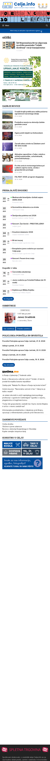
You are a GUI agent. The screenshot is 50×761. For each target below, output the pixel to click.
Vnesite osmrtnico (24, 329)
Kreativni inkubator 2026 (22, 232)
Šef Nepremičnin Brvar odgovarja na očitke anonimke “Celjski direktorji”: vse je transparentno (31, 45)
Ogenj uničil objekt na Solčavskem (29, 133)
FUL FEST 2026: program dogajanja (29, 177)
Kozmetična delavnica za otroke (25, 207)
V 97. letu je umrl (24, 314)
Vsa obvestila (8, 365)
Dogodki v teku (9, 268)
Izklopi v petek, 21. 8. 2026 (13, 346)
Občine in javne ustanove (12, 426)
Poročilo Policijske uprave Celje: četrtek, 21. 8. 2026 (23, 341)
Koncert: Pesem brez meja (23, 258)
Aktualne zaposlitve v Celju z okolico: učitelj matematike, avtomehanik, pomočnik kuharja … (30, 156)
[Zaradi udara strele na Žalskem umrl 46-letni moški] (7, 147)
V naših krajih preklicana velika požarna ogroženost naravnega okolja (31, 113)
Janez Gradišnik (26, 317)
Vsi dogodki (8, 299)
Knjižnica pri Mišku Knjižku (23, 290)
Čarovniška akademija (21, 272)
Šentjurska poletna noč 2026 (24, 215)
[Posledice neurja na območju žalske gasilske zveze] (7, 125)
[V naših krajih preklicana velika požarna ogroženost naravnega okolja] (7, 115)
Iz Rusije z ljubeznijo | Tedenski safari (16, 375)
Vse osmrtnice (8, 329)
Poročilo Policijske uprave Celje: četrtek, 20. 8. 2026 (24, 350)
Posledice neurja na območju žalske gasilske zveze (30, 123)
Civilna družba (7, 424)
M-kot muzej (17, 240)
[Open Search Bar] (47, 25)
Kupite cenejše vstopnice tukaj (14, 431)
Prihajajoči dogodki (15, 190)
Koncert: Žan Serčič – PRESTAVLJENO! (28, 224)
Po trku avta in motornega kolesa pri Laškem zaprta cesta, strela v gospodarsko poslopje (30, 168)
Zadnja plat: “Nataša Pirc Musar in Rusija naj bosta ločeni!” (24, 385)
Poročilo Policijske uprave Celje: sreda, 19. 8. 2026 (23, 359)
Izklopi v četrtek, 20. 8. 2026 (14, 355)
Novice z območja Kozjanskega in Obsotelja (19, 429)
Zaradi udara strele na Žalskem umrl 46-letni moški (30, 145)
